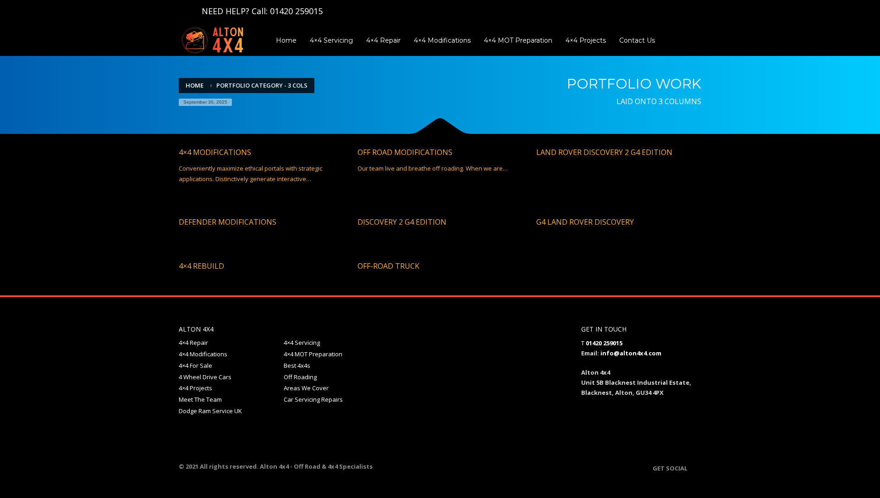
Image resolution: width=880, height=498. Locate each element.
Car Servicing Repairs (313, 399)
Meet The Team (200, 399)
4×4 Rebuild (201, 266)
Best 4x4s (297, 365)
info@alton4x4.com (630, 353)
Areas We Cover (306, 388)
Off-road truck (388, 266)
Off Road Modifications (405, 152)
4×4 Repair (193, 342)
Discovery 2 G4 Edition (402, 222)
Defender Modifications (227, 222)
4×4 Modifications (215, 152)
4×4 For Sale (195, 365)
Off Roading (300, 377)
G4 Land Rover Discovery (585, 222)
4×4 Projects (195, 388)
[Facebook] (185, 11)
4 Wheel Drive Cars (205, 377)
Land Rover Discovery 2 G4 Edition (604, 152)
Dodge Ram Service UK (210, 411)
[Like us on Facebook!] (694, 468)
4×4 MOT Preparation (313, 354)
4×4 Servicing (302, 342)
